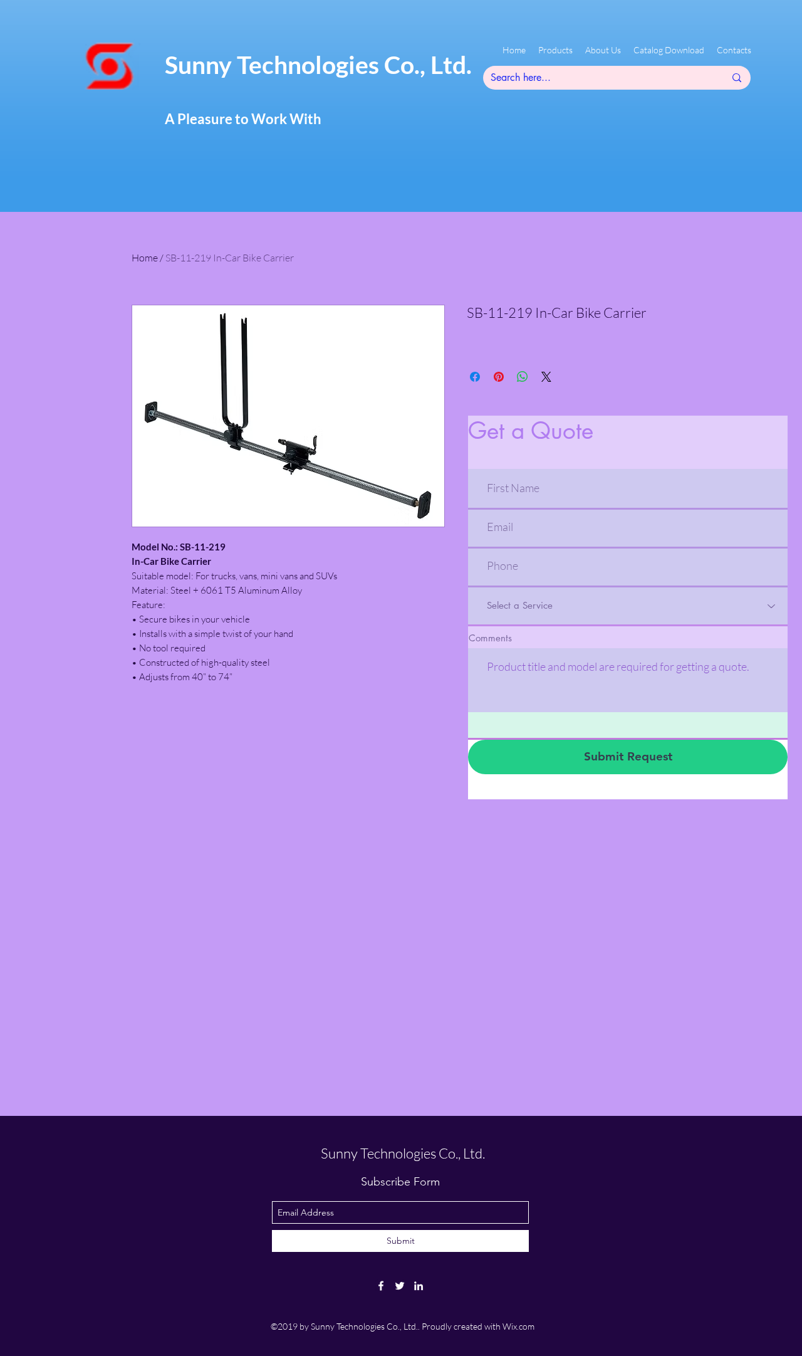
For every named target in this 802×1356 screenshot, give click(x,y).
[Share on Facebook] (474, 376)
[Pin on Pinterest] (498, 376)
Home (145, 257)
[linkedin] (418, 1286)
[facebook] (381, 1286)
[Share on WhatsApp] (522, 376)
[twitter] (399, 1286)
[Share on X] (546, 376)
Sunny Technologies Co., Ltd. (318, 64)
